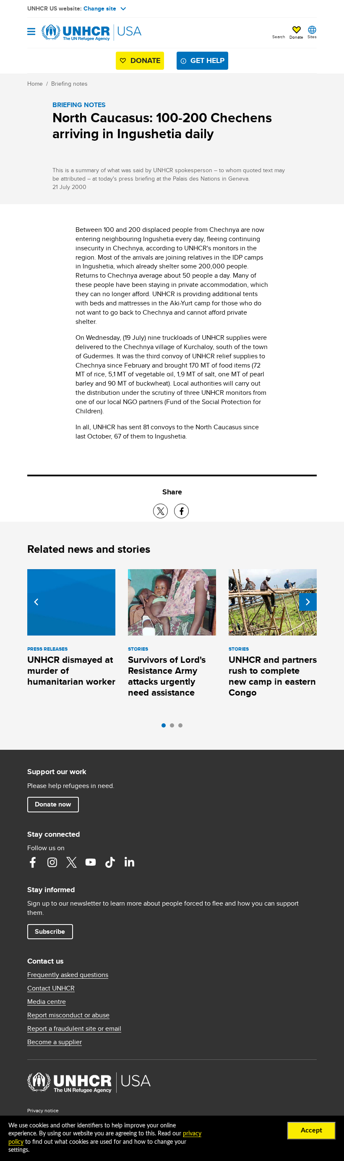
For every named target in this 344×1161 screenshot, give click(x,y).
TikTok (109, 862)
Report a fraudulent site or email (74, 1028)
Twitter (71, 862)
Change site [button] (99, 8)
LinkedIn (129, 862)
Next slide (308, 602)
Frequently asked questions (67, 975)
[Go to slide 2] (174, 727)
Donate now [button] (53, 804)
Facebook (32, 862)
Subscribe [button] (50, 931)
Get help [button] (207, 60)
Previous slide (36, 602)
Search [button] (278, 36)
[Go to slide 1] (166, 727)
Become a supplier (54, 1042)
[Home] (70, 33)
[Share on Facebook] (181, 511)
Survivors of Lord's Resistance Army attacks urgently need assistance (167, 676)
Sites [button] (312, 36)
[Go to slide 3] (182, 727)
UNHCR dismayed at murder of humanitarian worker (71, 670)
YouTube (90, 862)
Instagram (52, 862)
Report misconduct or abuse (68, 1015)
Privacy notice (43, 1110)
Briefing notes (69, 83)
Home (35, 83)
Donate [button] (296, 37)
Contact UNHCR (51, 988)
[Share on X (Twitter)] (160, 511)
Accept (311, 1130)
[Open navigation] (31, 32)
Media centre (46, 1001)
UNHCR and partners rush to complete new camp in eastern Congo (273, 676)
